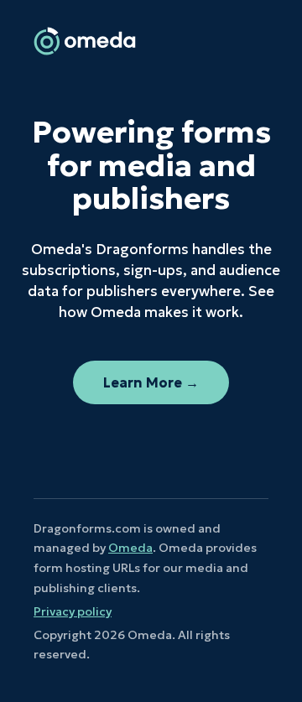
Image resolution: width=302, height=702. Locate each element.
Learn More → (151, 382)
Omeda (130, 547)
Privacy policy (73, 611)
